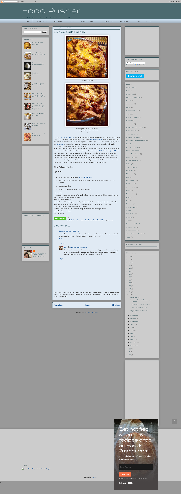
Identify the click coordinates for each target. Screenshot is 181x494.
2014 (130, 292)
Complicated (130, 134)
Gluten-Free (96, 220)
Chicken (129, 120)
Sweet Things (41, 21)
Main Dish (103, 220)
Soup (128, 220)
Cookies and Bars (132, 137)
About (148, 21)
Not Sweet (57, 21)
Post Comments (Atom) (91, 312)
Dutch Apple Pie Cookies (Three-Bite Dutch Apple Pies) (39, 95)
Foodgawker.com (96, 139)
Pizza (128, 197)
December (134, 297)
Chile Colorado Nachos (138, 307)
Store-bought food (133, 223)
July (131, 327)
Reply (60, 239)
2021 (130, 271)
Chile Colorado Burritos (66, 137)
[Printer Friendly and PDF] (60, 219)
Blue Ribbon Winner (133, 97)
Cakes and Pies (131, 110)
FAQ (138, 21)
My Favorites (124, 21)
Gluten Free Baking (133, 154)
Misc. (128, 177)
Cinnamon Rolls (131, 130)
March (132, 339)
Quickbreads (131, 207)
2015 (130, 288)
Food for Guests (132, 147)
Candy (128, 114)
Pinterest (60, 144)
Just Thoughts (131, 167)
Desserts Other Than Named (136, 140)
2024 (130, 262)
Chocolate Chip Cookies (135, 127)
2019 (130, 277)
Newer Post (58, 305)
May (132, 333)
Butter (128, 107)
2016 (130, 286)
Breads (71, 21)
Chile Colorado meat (85, 177)
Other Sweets (131, 187)
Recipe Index (107, 21)
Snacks (129, 217)
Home (27, 21)
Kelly (65, 247)
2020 (130, 274)
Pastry (128, 190)
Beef (72, 220)
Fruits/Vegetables (132, 150)
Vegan (128, 237)
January (133, 345)
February (133, 342)
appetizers (130, 87)
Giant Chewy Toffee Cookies (140, 304)
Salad (128, 210)
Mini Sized (129, 174)
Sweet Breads (131, 227)
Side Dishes (130, 214)
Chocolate (130, 124)
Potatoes (129, 204)
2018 (130, 280)
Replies (63, 243)
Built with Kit (126, 483)
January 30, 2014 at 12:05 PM (70, 231)
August (133, 324)
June (132, 330)
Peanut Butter (131, 194)
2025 (130, 259)
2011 (130, 352)
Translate (142, 65)
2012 (130, 349)
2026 (130, 256)
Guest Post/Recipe (132, 160)
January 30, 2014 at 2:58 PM (78, 247)
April (132, 336)
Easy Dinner (88, 220)
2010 (130, 355)
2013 (130, 294)
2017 (130, 283)
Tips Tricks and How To (134, 233)
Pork (127, 200)
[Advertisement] (35, 178)
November (134, 315)
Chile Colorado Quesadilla (107, 151)
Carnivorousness (80, 220)
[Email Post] (68, 218)
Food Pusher (51, 10)
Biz (60, 231)
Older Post (116, 305)
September (134, 321)
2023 (130, 265)
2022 (130, 268)
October (133, 318)
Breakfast (129, 104)
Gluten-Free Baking (88, 21)
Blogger (94, 477)
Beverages (130, 94)
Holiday (129, 164)
